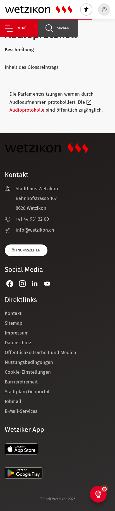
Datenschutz (18, 343)
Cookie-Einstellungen (28, 372)
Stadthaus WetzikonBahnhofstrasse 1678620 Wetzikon (37, 198)
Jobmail (13, 401)
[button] (21, 28)
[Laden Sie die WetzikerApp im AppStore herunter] (21, 453)
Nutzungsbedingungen (29, 362)
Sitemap (13, 323)
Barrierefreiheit (21, 382)
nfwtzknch (35, 230)
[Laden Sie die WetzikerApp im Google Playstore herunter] (23, 477)
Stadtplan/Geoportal (27, 392)
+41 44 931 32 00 (32, 219)
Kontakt (13, 313)
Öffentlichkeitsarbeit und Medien (40, 352)
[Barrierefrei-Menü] (86, 9)
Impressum (17, 333)
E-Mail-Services (21, 411)
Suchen (63, 28)
